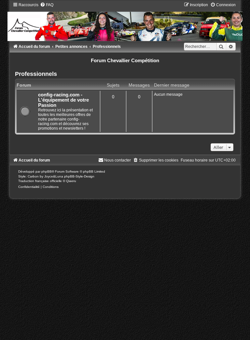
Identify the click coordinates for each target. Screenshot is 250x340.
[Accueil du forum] (125, 21)
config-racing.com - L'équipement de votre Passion (63, 100)
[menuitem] (46, 5)
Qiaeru (71, 181)
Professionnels (36, 74)
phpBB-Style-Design (79, 176)
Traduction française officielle (40, 181)
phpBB (46, 171)
